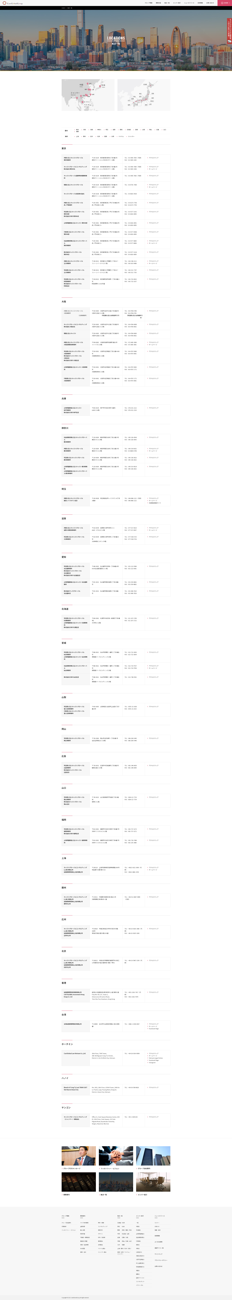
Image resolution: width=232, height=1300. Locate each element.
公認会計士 (139, 1252)
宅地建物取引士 (140, 1267)
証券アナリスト (140, 1278)
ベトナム (121, 136)
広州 (91, 136)
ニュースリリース (189, 3)
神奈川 (99, 129)
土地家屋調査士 (140, 1234)
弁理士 (138, 1248)
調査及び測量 (83, 1241)
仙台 (123, 1226)
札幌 (123, 1223)
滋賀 (114, 129)
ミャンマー (131, 136)
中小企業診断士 (140, 1263)
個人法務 (82, 1230)
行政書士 (138, 1241)
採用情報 (200, 3)
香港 (105, 136)
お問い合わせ (210, 3)
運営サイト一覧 (159, 1248)
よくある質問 (158, 1242)
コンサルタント (140, 1281)
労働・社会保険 (84, 1245)
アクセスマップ (153, 158)
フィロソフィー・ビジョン (69, 1230)
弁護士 (138, 1226)
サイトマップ (158, 1254)
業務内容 (158, 3)
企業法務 (82, 1226)
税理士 (138, 1245)
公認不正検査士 (140, 1259)
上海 (77, 136)
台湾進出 (100, 1245)
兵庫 (91, 129)
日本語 (226, 3)
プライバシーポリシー (161, 1260)
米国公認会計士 (140, 1256)
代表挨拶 (64, 1226)
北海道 (129, 129)
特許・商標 (101, 1223)
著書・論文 (158, 1230)
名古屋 (124, 1234)
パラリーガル (139, 1285)
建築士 (138, 1274)
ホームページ (153, 169)
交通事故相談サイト (155, 503)
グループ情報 (148, 3)
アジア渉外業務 (84, 1223)
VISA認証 (82, 1248)
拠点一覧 (167, 3)
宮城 (136, 129)
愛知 (121, 129)
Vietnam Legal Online (156, 1058)
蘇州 (84, 136)
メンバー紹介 (177, 3)
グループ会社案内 (66, 1223)
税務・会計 (83, 1252)
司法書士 (138, 1230)
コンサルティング (102, 1226)
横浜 (127, 1230)
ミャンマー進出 (102, 1252)
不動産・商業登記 (85, 1237)
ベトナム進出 (101, 1248)
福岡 (77, 131)
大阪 (84, 129)
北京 (98, 136)
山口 (164, 129)
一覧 (137, 1223)
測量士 (138, 1270)
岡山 (150, 129)
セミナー (157, 1223)
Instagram (152, 1062)
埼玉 (107, 129)
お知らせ (157, 1226)
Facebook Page (154, 1028)
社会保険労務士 (140, 1237)
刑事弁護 (82, 1234)
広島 (157, 129)
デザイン (100, 1234)
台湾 (112, 136)
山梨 (143, 129)
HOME (63, 8)
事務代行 (100, 1230)
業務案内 (82, 1216)
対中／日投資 (101, 1237)
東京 (77, 129)
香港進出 (100, 1241)
